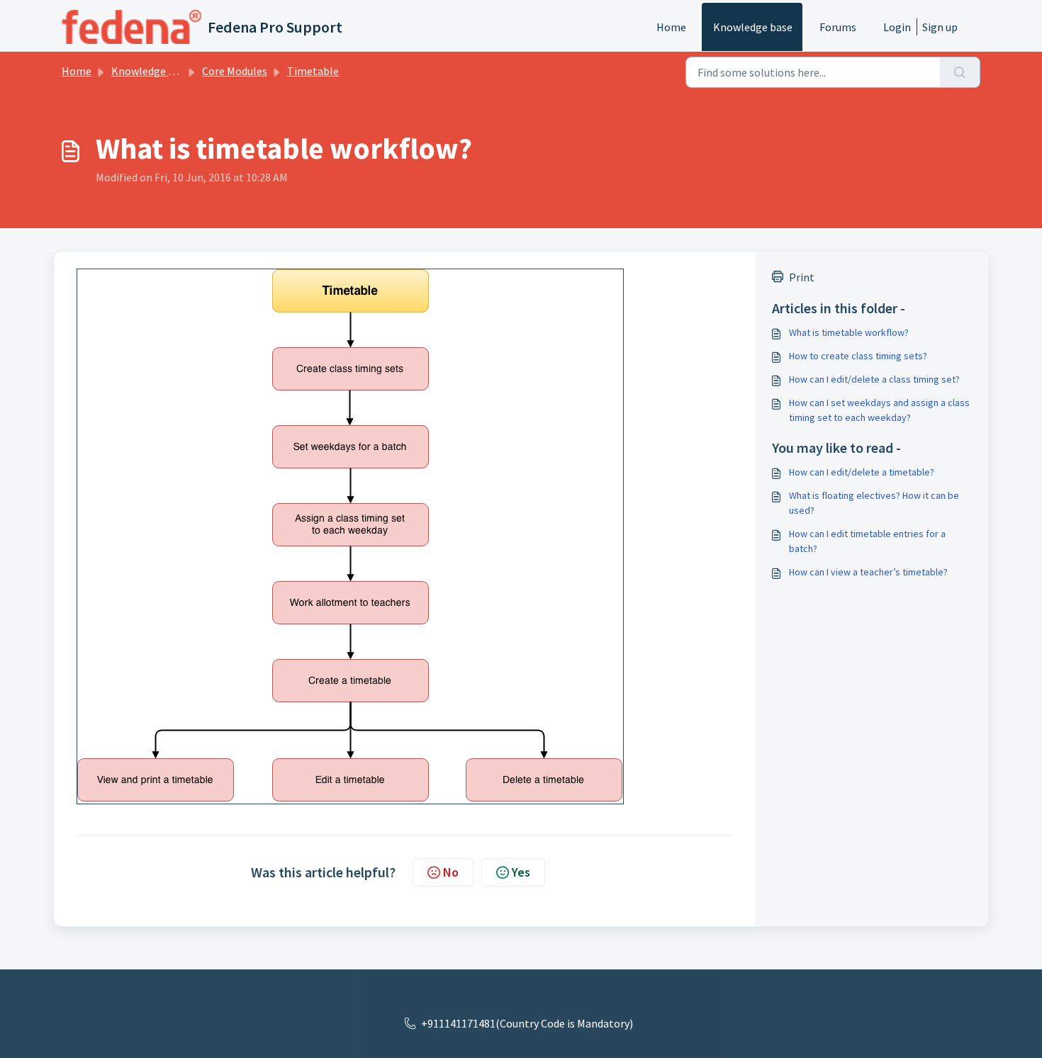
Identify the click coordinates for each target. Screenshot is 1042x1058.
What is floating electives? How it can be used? (874, 503)
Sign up (940, 27)
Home (671, 27)
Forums (837, 27)
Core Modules (234, 71)
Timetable (313, 71)
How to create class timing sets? (858, 355)
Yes (521, 872)
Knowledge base (752, 27)
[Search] (960, 72)
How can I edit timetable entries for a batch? (867, 541)
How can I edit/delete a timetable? (861, 472)
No (451, 872)
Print (801, 277)
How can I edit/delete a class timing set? (874, 379)
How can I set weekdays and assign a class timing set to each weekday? (879, 410)
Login (897, 27)
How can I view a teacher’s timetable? (868, 571)
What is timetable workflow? (849, 332)
